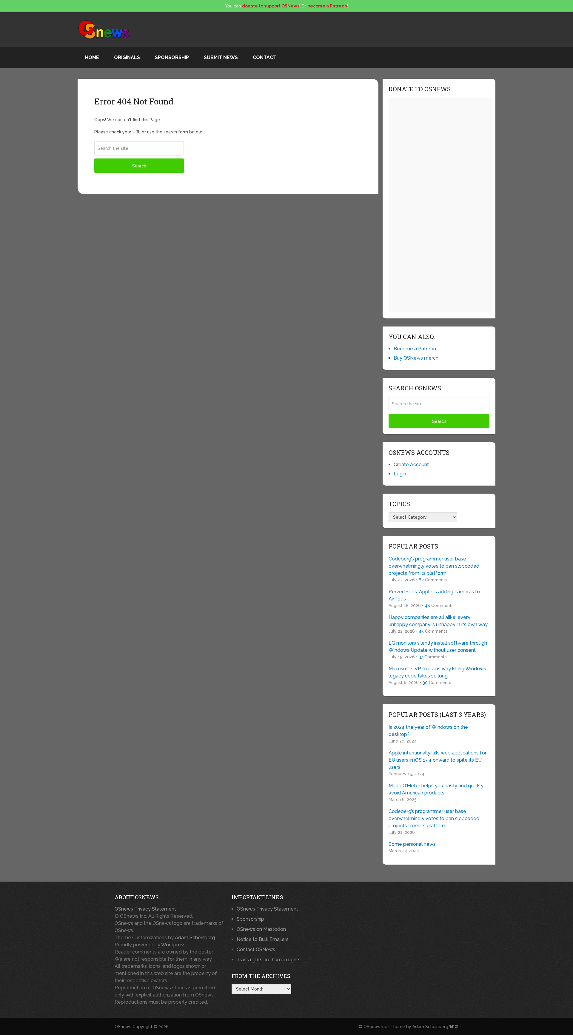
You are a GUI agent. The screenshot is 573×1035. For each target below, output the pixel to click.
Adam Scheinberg (195, 937)
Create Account (411, 464)
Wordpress (173, 945)
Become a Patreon (415, 349)
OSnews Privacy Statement (145, 909)
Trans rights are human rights (269, 959)
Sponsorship (172, 57)
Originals (127, 57)
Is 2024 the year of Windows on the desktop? (428, 730)
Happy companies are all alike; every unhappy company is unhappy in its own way (438, 620)
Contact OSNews (256, 949)
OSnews (123, 1026)
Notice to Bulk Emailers (263, 939)
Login (400, 474)
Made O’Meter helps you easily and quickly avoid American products (436, 789)
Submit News (221, 57)
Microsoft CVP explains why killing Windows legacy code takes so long (437, 672)
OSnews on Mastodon (261, 929)
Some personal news (412, 844)
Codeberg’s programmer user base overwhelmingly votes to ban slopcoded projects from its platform (434, 566)
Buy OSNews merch (416, 358)
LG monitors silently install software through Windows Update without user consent (438, 646)
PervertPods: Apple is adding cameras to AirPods (434, 595)
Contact (264, 57)
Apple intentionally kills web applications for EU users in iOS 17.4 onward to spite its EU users (437, 760)
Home (92, 57)
